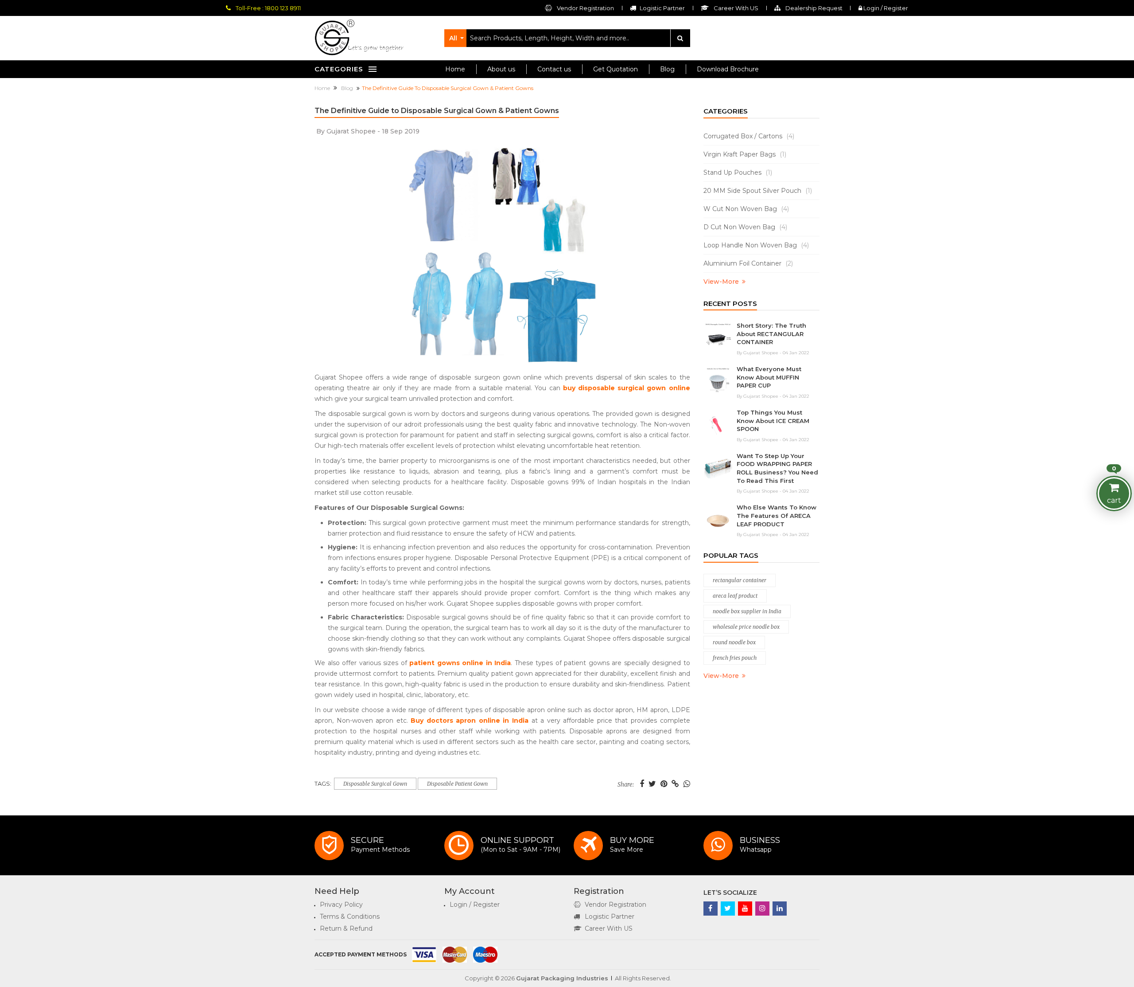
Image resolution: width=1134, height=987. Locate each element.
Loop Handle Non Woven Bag (756, 245)
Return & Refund (346, 928)
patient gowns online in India (460, 663)
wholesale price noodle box (746, 626)
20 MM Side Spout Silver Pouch (757, 191)
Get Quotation (615, 69)
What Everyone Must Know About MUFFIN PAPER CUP (769, 377)
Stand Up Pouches (737, 172)
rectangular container (739, 580)
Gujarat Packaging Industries (562, 978)
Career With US (609, 928)
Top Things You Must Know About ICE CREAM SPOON (773, 420)
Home (455, 69)
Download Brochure (728, 69)
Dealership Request (813, 8)
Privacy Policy (341, 905)
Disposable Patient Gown (457, 783)
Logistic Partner (609, 916)
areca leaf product (735, 595)
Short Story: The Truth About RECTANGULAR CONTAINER (771, 333)
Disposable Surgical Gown (375, 783)
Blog (667, 69)
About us (501, 69)
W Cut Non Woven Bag (746, 209)
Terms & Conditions (350, 916)
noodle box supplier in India (747, 611)
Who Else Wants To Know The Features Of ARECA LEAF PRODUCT (776, 515)
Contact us (554, 69)
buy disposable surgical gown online (626, 388)
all (453, 38)
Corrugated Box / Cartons (748, 136)
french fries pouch (735, 657)
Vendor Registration (584, 8)
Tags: (323, 784)
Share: (625, 785)
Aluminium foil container (748, 263)
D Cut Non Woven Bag (745, 227)
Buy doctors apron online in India (469, 721)
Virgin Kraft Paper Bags (744, 154)
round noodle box (734, 642)
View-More (721, 282)
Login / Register (885, 8)
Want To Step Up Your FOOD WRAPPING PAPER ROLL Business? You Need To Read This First (777, 468)
